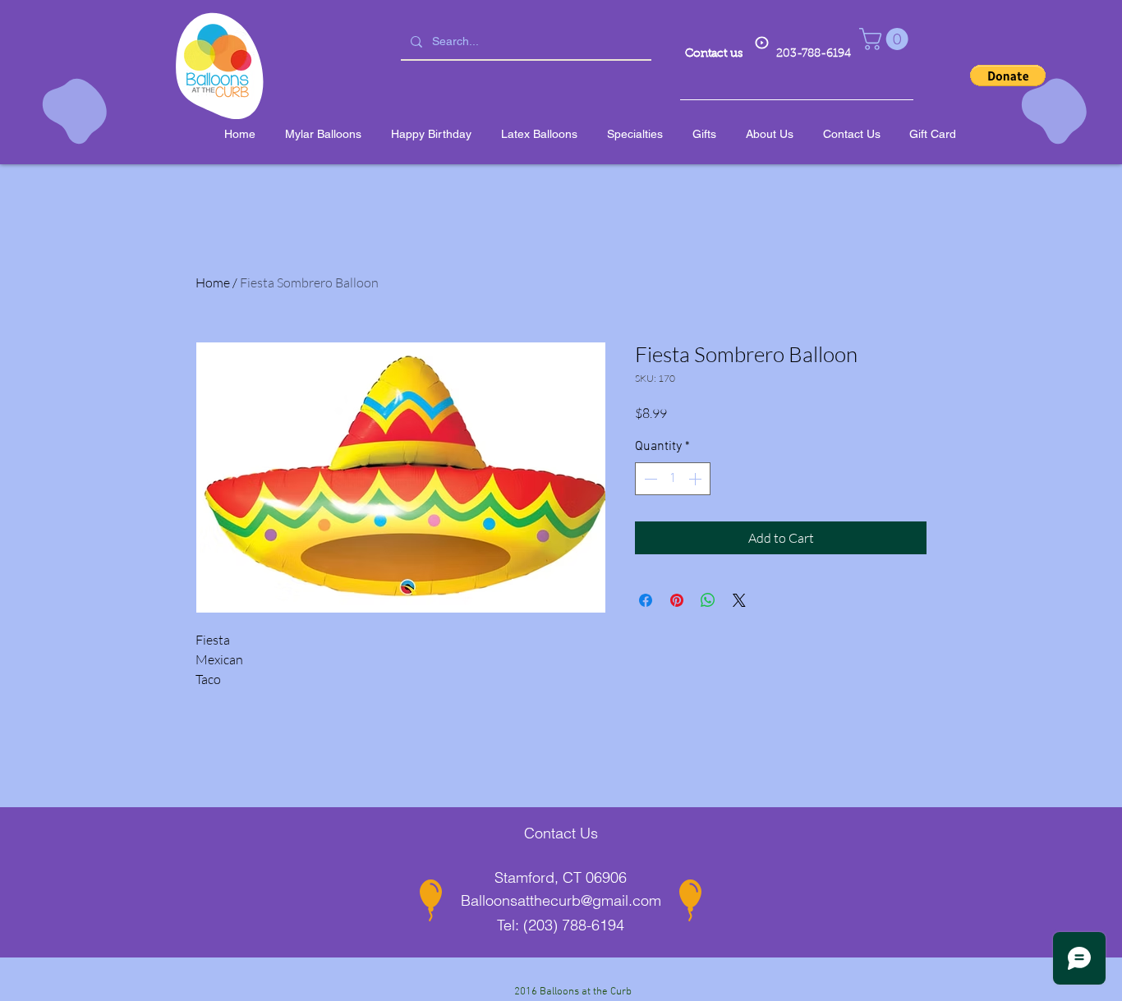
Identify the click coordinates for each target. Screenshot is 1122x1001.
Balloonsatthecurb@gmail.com (561, 900)
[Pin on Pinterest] (677, 600)
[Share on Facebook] (645, 600)
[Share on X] (739, 600)
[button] (886, 39)
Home (212, 282)
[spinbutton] (672, 478)
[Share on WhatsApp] (708, 600)
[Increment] (696, 478)
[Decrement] (648, 478)
